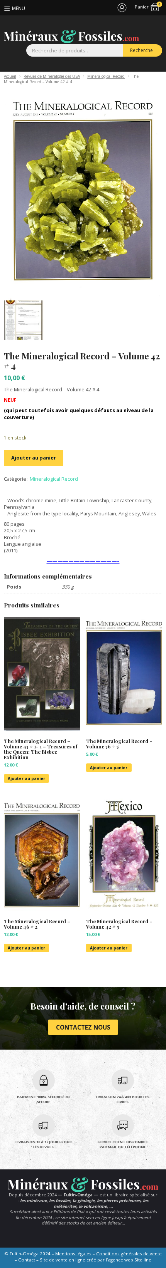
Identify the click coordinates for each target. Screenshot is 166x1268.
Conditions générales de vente (129, 1253)
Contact (26, 1260)
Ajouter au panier (33, 457)
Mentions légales (73, 1253)
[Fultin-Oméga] (71, 36)
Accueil (10, 76)
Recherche (141, 50)
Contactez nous (83, 1027)
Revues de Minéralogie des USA (52, 76)
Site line (142, 1260)
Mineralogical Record (106, 76)
